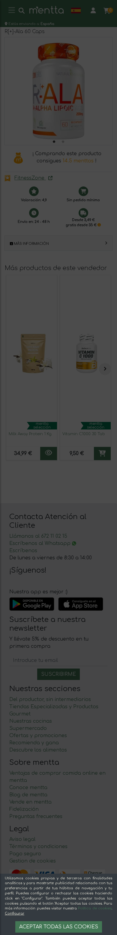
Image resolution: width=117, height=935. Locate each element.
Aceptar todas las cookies (58, 927)
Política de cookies (95, 908)
